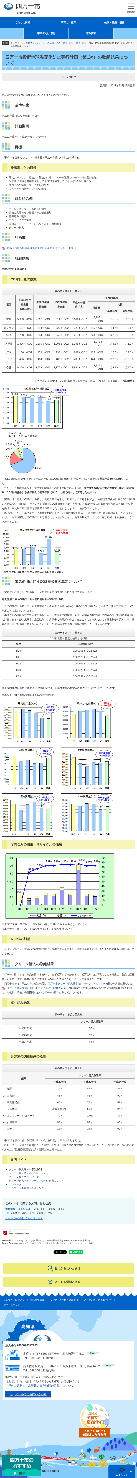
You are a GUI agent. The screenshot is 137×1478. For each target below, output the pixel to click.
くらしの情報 (22, 22)
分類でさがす (32, 43)
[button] (121, 1471)
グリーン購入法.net (20, 1173)
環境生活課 (24, 1209)
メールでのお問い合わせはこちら (24, 1218)
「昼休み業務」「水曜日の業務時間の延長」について (39, 1385)
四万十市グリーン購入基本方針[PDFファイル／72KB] (78, 983)
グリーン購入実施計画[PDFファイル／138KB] (33, 988)
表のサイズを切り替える (68, 291)
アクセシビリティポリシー (98, 1299)
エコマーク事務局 (19, 1188)
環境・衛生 (81, 43)
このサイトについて (14, 1299)
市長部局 (10, 1209)
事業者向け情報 (46, 33)
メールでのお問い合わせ (31, 1394)
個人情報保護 (37, 1299)
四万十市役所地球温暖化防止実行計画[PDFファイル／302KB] (41, 248)
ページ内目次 (68, 77)
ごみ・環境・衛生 (64, 43)
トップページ (17, 43)
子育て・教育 (68, 22)
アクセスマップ (12, 1305)
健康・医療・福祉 (114, 22)
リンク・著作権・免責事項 (64, 1299)
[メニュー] (131, 8)
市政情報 (91, 33)
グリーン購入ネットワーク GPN (28, 1180)
